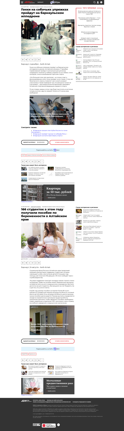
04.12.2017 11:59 (25, 6)
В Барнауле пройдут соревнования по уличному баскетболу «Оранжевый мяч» (63, 169)
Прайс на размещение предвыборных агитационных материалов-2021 (52, 402)
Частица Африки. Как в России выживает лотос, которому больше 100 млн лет (92, 61)
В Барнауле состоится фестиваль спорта (47, 136)
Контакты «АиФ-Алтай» (39, 400)
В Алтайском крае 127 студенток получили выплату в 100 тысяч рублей (36, 367)
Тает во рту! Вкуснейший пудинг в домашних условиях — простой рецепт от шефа (92, 228)
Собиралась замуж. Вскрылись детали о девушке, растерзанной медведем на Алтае (91, 239)
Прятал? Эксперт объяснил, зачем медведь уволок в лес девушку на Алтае (92, 78)
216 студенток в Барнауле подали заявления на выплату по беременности (64, 373)
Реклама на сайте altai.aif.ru (55, 400)
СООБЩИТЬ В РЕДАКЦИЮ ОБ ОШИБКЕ (82, 402)
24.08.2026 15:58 (25, 206)
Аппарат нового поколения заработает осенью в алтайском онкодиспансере (89, 39)
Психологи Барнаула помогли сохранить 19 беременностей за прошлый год (63, 367)
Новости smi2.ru (26, 201)
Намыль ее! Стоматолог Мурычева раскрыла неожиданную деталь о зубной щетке (92, 56)
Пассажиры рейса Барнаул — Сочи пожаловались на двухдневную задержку (89, 19)
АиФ (31, 55)
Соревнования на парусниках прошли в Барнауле (36, 179)
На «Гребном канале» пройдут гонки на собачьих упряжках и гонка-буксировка (36, 169)
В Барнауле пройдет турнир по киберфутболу (49, 134)
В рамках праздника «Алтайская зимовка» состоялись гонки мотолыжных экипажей (36, 174)
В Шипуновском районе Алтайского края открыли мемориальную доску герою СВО (89, 13)
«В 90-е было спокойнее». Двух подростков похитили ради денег (92, 71)
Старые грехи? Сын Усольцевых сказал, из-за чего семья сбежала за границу (92, 216)
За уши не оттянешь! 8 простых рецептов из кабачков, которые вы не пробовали (93, 211)
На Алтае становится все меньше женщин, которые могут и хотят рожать (37, 373)
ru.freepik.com (32, 259)
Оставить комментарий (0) (62, 142)
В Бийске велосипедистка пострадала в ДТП (89, 32)
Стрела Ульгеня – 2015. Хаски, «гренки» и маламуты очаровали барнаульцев (50, 115)
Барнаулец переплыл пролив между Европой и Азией (89, 26)
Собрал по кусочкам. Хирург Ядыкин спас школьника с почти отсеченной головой (93, 233)
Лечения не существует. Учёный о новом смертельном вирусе (92, 221)
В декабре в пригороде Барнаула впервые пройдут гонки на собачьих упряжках (64, 174)
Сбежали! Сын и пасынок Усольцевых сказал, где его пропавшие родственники (93, 50)
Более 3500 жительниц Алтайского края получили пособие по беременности (49, 325)
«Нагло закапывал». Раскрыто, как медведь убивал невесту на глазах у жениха (92, 67)
